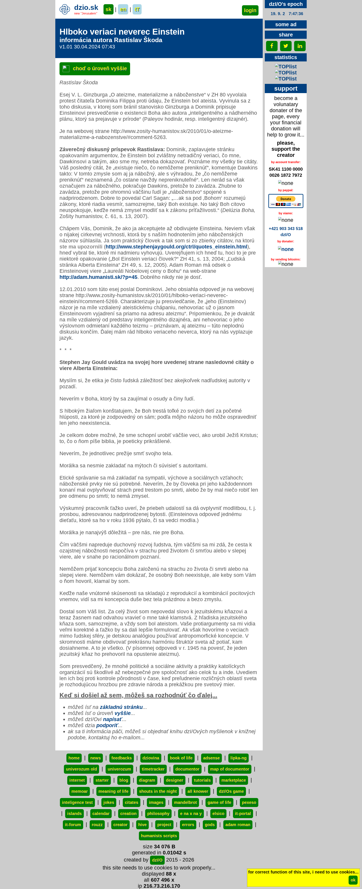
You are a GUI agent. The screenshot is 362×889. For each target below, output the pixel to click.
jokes (108, 802)
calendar (101, 813)
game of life (219, 802)
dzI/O (157, 860)
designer (174, 780)
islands (74, 813)
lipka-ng (238, 758)
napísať (112, 719)
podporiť (107, 725)
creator (120, 824)
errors (188, 824)
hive (142, 824)
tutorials (202, 780)
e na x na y (191, 813)
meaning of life (113, 791)
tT (137, 9)
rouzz (97, 824)
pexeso (249, 802)
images (156, 802)
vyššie (123, 713)
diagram (147, 780)
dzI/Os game (231, 791)
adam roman (237, 824)
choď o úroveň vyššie (99, 68)
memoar (79, 791)
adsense (211, 758)
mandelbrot (185, 802)
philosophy (158, 813)
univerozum (119, 769)
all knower (197, 791)
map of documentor (229, 769)
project (164, 824)
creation (128, 813)
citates (131, 802)
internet (77, 780)
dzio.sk (86, 7)
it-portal (243, 813)
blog (123, 780)
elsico (218, 813)
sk (108, 9)
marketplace (233, 780)
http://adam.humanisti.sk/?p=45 (98, 277)
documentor (187, 769)
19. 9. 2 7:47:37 (287, 13)
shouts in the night (158, 791)
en (123, 9)
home (74, 758)
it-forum (73, 824)
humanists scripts (159, 835)
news (95, 758)
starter (102, 780)
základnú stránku (121, 707)
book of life (181, 758)
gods (210, 824)
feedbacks (121, 758)
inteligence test (77, 802)
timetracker (153, 769)
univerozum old (81, 769)
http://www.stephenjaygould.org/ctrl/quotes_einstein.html (176, 247)
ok (353, 880)
